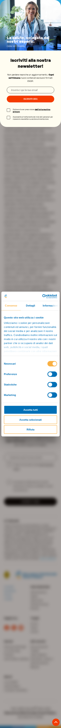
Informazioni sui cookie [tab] (51, 305)
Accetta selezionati (30, 419)
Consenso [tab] (11, 305)
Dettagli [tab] (30, 305)
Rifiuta (30, 429)
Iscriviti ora (31, 99)
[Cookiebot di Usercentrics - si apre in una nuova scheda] (43, 296)
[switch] (52, 374)
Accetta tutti (30, 409)
